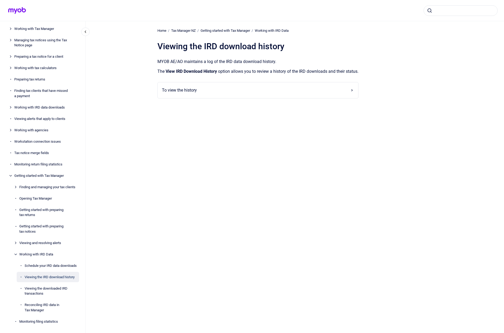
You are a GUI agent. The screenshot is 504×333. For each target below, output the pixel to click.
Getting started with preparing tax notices (41, 228)
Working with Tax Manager (34, 29)
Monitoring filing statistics (38, 321)
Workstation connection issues (37, 141)
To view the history (179, 90)
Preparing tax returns (29, 79)
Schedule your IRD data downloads (51, 266)
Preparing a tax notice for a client (38, 56)
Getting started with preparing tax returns (41, 212)
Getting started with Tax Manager (39, 176)
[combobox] (460, 11)
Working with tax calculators (35, 68)
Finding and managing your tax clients (47, 187)
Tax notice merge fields (31, 153)
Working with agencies (31, 130)
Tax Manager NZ (183, 31)
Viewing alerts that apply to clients (39, 119)
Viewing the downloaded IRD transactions (46, 291)
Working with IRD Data (36, 254)
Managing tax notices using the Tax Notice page (40, 42)
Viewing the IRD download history (50, 277)
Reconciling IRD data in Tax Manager (42, 307)
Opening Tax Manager (35, 198)
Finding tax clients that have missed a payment (41, 93)
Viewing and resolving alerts (40, 243)
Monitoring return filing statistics (38, 164)
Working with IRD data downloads (39, 107)
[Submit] (429, 10)
